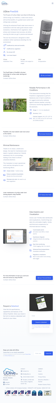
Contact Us (25, 371)
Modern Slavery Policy (44, 384)
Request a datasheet (41, 322)
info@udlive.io (26, 374)
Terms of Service (46, 327)
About (40, 371)
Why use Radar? (46, 75)
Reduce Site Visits (46, 194)
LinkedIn (7, 382)
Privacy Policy (37, 327)
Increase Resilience (46, 134)
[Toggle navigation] (53, 3)
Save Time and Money (45, 278)
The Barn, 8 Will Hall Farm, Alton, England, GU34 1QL (27, 381)
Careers (40, 374)
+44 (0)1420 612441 (28, 377)
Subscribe (48, 353)
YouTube (7, 384)
